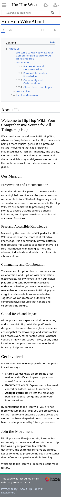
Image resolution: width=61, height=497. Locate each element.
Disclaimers (8, 492)
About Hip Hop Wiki (31, 488)
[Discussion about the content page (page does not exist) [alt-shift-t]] (11, 30)
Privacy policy (9, 488)
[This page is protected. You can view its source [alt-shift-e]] (43, 30)
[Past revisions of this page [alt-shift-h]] (49, 30)
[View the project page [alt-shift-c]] (3, 30)
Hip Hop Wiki (24, 5)
